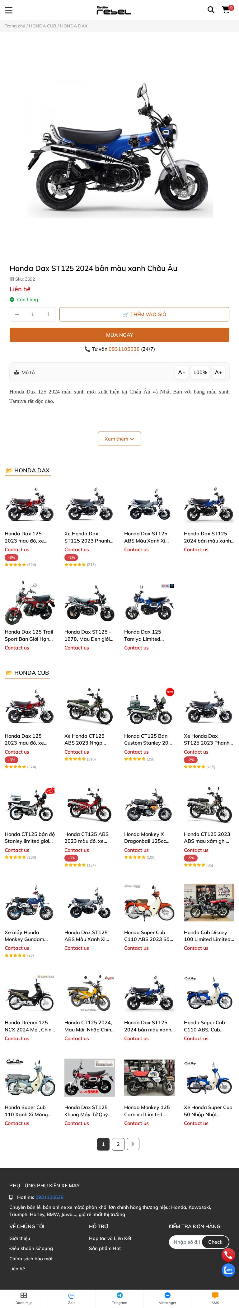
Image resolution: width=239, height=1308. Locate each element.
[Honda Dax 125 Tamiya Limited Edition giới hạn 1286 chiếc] (149, 602)
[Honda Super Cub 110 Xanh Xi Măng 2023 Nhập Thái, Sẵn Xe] (30, 1077)
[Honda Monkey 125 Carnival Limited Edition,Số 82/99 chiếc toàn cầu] (149, 1077)
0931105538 (125, 349)
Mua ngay (119, 335)
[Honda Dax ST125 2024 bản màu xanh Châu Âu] (119, 147)
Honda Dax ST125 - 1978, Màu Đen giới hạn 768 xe (87, 639)
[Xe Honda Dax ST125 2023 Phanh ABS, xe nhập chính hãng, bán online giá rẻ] (89, 504)
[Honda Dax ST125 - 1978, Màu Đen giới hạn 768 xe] (89, 602)
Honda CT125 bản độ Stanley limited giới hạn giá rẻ (30, 841)
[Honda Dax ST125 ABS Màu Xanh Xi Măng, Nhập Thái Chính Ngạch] (149, 504)
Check (215, 1242)
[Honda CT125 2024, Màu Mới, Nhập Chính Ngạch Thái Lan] (89, 993)
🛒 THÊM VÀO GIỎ (144, 314)
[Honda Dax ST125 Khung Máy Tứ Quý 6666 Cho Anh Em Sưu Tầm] (89, 1077)
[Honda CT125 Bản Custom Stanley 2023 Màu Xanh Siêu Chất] (149, 706)
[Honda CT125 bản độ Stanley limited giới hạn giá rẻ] (30, 804)
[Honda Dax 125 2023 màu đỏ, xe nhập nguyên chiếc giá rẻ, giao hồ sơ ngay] (30, 504)
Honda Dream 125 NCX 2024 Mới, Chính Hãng (29, 1029)
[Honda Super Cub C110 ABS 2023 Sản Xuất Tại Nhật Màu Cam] (149, 902)
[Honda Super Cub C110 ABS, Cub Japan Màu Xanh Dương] (209, 993)
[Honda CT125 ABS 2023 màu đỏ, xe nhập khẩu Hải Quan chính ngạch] (89, 804)
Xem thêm (117, 439)
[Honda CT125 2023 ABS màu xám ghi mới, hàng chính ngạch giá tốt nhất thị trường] (209, 804)
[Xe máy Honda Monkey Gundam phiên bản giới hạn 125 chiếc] (30, 902)
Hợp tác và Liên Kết (110, 1238)
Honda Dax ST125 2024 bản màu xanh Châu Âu (207, 540)
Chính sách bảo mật (31, 1259)
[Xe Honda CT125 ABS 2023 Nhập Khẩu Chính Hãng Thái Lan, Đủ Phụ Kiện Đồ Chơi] (89, 706)
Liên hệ (17, 1269)
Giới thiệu (19, 1238)
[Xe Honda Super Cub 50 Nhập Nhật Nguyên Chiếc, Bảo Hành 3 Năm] (209, 1077)
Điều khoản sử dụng (31, 1248)
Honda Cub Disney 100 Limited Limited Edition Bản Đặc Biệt (208, 939)
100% (200, 372)
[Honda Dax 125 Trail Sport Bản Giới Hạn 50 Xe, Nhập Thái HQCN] (30, 602)
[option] (119, 147)
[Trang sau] (133, 1144)
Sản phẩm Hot (105, 1248)
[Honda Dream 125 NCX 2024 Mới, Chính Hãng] (30, 993)
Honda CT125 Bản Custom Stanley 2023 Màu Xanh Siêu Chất (149, 743)
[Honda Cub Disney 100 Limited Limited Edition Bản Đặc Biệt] (209, 902)
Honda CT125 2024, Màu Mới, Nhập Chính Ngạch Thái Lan (89, 1029)
